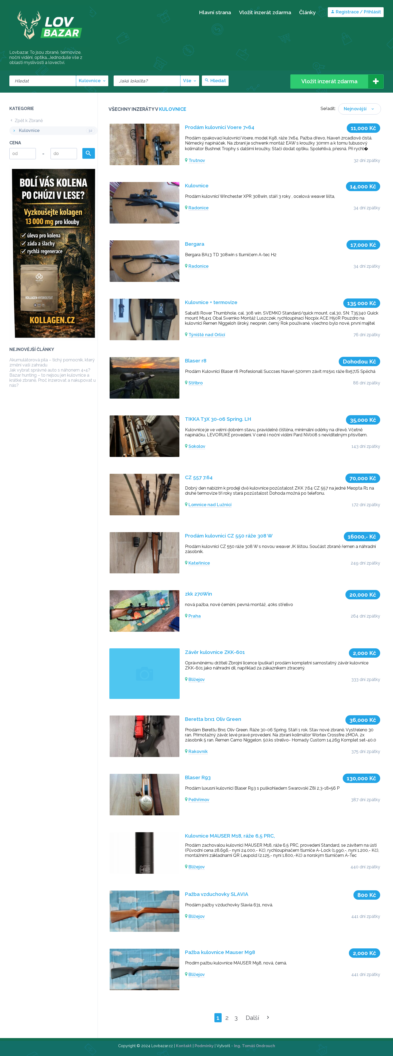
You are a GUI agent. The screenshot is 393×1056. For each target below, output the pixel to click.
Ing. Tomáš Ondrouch (254, 1045)
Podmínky (204, 1045)
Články (307, 12)
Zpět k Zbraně (28, 120)
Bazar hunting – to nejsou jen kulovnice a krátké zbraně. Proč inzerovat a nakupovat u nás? (52, 380)
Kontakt (184, 1045)
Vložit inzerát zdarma (265, 12)
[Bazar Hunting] (49, 47)
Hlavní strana (215, 12)
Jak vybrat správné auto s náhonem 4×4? (49, 370)
